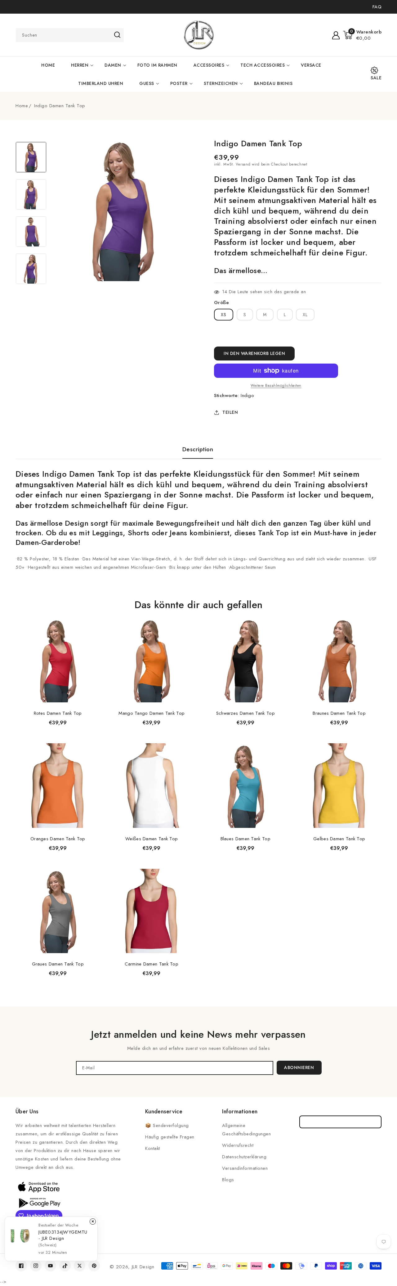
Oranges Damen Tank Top (57, 838)
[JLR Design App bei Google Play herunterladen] (39, 1202)
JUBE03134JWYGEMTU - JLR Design (62, 1235)
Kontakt (152, 1148)
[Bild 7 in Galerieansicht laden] (31, 231)
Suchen (117, 35)
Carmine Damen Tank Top (151, 964)
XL (305, 315)
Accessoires (209, 65)
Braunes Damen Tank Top (339, 713)
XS (223, 315)
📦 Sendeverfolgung (167, 1125)
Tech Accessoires (262, 65)
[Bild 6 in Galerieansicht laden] (31, 194)
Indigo (247, 395)
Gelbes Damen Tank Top (339, 838)
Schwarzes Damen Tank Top (245, 713)
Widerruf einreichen (340, 1122)
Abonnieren (299, 1067)
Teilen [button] (230, 412)
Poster (179, 83)
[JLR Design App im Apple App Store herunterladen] (39, 1187)
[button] (362, 35)
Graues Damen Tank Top (58, 964)
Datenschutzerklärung (244, 1156)
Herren (79, 65)
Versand (243, 164)
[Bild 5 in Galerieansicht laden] (31, 157)
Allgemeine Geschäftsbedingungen (246, 1129)
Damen (113, 65)
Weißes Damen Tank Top (151, 838)
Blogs (228, 1179)
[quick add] (92, 617)
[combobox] (70, 35)
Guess (146, 83)
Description (197, 449)
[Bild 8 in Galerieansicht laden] (31, 269)
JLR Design (143, 1266)
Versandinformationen (245, 1168)
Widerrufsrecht (237, 1145)
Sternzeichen (221, 83)
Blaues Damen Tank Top (245, 838)
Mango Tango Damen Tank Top (151, 713)
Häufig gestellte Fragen (169, 1137)
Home (22, 105)
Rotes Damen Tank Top (58, 713)
